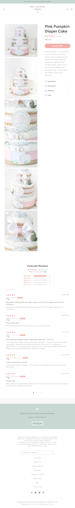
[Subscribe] (52, 453)
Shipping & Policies (37, 474)
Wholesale (37, 470)
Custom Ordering (37, 466)
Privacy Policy (37, 487)
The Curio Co (33, 504)
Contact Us (37, 462)
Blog (37, 482)
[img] (10, 295)
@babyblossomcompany (37, 417)
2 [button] (36, 393)
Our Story (37, 458)
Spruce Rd (50, 504)
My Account (37, 478)
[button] (4, 9)
